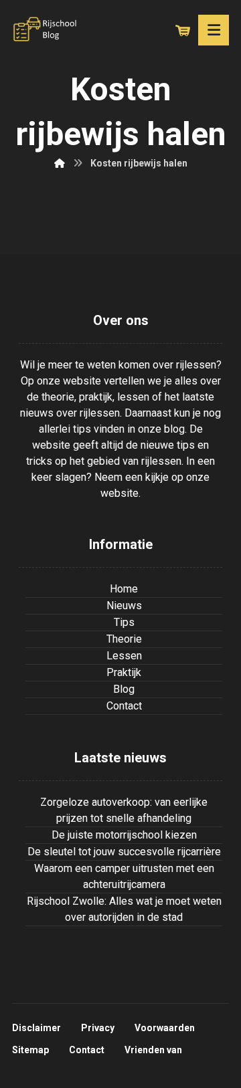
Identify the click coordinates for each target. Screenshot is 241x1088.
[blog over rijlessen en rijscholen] (45, 29)
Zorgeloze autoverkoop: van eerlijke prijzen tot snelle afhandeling (124, 810)
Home (124, 588)
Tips (124, 622)
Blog (124, 689)
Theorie (124, 639)
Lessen (124, 655)
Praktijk (123, 672)
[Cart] (182, 29)
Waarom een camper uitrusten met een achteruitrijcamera (124, 876)
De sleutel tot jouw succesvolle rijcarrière (124, 851)
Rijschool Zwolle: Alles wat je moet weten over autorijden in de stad (124, 909)
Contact (124, 705)
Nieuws (124, 605)
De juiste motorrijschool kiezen (124, 835)
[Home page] (59, 163)
